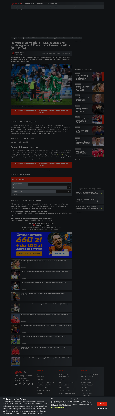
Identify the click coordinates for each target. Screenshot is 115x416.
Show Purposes (102, 408)
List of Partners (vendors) (59, 407)
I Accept (102, 403)
